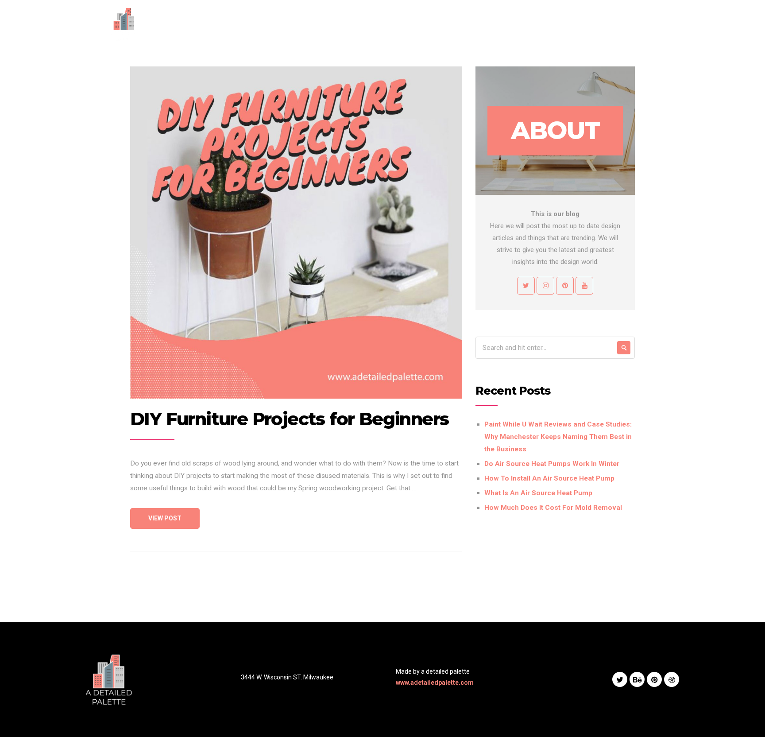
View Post (165, 518)
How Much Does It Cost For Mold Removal (553, 508)
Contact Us (555, 24)
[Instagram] (624, 25)
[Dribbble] (671, 679)
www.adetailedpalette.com (435, 682)
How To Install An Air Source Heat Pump (549, 478)
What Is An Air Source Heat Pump (538, 493)
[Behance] (637, 679)
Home (382, 24)
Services (450, 24)
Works (488, 24)
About (414, 24)
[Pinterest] (668, 25)
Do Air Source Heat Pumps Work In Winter (551, 464)
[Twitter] (646, 25)
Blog (518, 24)
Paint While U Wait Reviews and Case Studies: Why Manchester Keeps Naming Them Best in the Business (558, 436)
